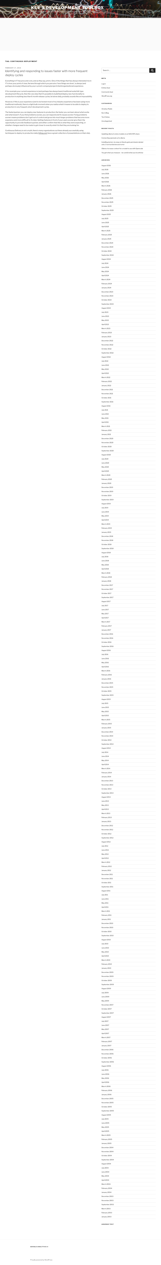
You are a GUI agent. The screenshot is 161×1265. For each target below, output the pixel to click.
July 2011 (105, 895)
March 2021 (106, 426)
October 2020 (107, 446)
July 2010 (105, 944)
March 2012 (106, 862)
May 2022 (105, 369)
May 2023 (105, 320)
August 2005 (106, 1115)
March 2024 (106, 279)
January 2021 (106, 434)
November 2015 (107, 687)
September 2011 (107, 887)
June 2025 (105, 222)
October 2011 (106, 882)
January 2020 (106, 483)
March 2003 (106, 1209)
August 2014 (106, 748)
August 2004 (106, 1164)
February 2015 (107, 724)
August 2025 (106, 214)
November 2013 (107, 785)
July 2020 (105, 459)
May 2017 (105, 614)
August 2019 (106, 504)
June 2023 (105, 316)
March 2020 (106, 475)
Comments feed (107, 92)
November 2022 (107, 345)
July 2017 (105, 605)
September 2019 (107, 500)
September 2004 (108, 1160)
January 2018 (106, 581)
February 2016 (107, 675)
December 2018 (107, 536)
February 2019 (107, 528)
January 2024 (106, 288)
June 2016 (105, 658)
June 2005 (105, 1123)
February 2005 (107, 1139)
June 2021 (105, 414)
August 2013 (106, 797)
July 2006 (105, 1070)
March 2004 (106, 1184)
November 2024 (107, 247)
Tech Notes (106, 117)
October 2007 (107, 1009)
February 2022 (107, 381)
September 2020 (108, 451)
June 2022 (105, 365)
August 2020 (106, 455)
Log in (104, 84)
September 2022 (107, 353)
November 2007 (107, 1005)
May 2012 (105, 854)
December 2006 (107, 1050)
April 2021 (105, 422)
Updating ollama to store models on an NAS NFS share (121, 134)
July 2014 (105, 752)
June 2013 (105, 801)
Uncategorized (107, 121)
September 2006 (108, 1062)
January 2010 (106, 968)
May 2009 (105, 1001)
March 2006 (106, 1086)
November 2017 (107, 589)
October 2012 (106, 834)
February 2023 (107, 332)
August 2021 (106, 406)
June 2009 (105, 997)
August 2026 (106, 165)
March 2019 (106, 524)
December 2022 (107, 341)
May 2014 (105, 760)
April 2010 (105, 956)
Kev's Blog (105, 113)
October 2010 (106, 931)
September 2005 (108, 1111)
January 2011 (106, 919)
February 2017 (107, 626)
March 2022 (106, 377)
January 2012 (106, 870)
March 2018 (106, 573)
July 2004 (105, 1168)
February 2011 (106, 915)
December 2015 (107, 683)
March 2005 (106, 1135)
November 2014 (107, 736)
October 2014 (106, 740)
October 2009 (107, 980)
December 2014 (107, 732)
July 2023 (105, 312)
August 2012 (106, 842)
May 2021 (105, 418)
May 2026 (105, 178)
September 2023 (108, 304)
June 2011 (105, 899)
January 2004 (106, 1192)
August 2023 (106, 308)
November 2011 (107, 878)
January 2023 (106, 337)
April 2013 (105, 809)
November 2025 (107, 202)
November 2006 (107, 1054)
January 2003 (106, 1217)
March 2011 (106, 911)
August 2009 (106, 988)
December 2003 (107, 1196)
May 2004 (105, 1176)
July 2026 (105, 169)
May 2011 (105, 903)
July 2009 (105, 993)
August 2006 (106, 1066)
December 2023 (107, 292)
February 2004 (107, 1188)
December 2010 (107, 923)
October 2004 (107, 1155)
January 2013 (106, 821)
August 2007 (106, 1017)
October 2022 (106, 349)
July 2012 (105, 846)
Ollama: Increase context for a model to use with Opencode (122, 148)
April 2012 (105, 858)
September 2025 (108, 210)
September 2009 (108, 984)
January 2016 (106, 679)
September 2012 (107, 838)
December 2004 (107, 1147)
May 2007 (105, 1029)
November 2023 (107, 296)
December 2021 (107, 389)
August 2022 (106, 357)
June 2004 (105, 1172)
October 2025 (106, 206)
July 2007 (105, 1021)
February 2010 (107, 964)
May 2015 (105, 711)
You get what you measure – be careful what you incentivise (122, 153)
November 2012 (107, 830)
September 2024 (108, 255)
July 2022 (105, 361)
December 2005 (107, 1098)
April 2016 (105, 667)
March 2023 (106, 328)
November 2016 (107, 638)
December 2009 (107, 972)
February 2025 (107, 235)
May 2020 (105, 467)
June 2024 (105, 267)
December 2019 (107, 487)
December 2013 (107, 781)
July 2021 (105, 410)
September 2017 (107, 597)
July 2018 (105, 557)
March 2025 (106, 231)
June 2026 (105, 173)
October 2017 (106, 593)
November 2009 (107, 976)
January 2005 (106, 1143)
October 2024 (106, 251)
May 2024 (105, 271)
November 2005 (107, 1102)
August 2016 (106, 650)
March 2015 (106, 720)
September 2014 (107, 744)
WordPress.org (107, 96)
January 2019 (106, 532)
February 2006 (107, 1090)
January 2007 (106, 1046)
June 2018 (105, 561)
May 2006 (105, 1078)
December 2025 (107, 198)
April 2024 (105, 275)
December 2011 (107, 874)
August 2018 (106, 552)
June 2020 (105, 463)
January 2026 (106, 194)
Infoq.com (43, 133)
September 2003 (108, 1204)
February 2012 (107, 866)
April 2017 (105, 618)
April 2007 (105, 1033)
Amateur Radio (107, 109)
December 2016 (107, 634)
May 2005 (105, 1127)
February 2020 (107, 479)
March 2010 (106, 960)
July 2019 (105, 508)
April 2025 (105, 226)
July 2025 (105, 218)
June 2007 (105, 1025)
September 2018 (107, 548)
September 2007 (108, 1013)
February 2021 (107, 430)
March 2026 (106, 186)
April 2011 (105, 907)
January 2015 (106, 728)
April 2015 (105, 715)
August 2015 (106, 699)
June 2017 (105, 609)
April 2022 (105, 373)
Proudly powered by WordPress (41, 1260)
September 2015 (107, 695)
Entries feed (106, 88)
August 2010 (106, 940)
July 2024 (105, 263)
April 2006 (105, 1082)
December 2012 (107, 825)
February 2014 (107, 773)
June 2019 (105, 512)
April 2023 (105, 324)
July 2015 (105, 703)
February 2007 (107, 1041)
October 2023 (106, 300)
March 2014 (106, 768)
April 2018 (105, 569)
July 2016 (105, 654)
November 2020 (107, 442)
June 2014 (105, 756)
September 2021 (107, 402)
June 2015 (105, 707)
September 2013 (107, 793)
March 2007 (106, 1037)
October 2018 (106, 544)
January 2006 (106, 1094)
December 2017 (107, 585)
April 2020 (105, 471)
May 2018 (105, 565)
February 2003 (107, 1213)
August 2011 (106, 891)
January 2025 (106, 239)
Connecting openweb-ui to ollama (113, 138)
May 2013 (105, 805)
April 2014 (105, 764)
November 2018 (107, 540)
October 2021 (106, 398)
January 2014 (106, 777)
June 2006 (105, 1074)
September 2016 (107, 646)
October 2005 (107, 1107)
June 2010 (105, 948)
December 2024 (107, 243)
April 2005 (105, 1131)
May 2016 (105, 662)
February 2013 (107, 817)
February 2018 (107, 577)
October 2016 (106, 642)
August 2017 (106, 601)
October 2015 (106, 691)
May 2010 (105, 952)
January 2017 (106, 630)
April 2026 (105, 182)
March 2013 (106, 813)
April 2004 (105, 1180)
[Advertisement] (80, 34)
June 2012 (105, 850)
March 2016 (106, 671)
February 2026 (107, 190)
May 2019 (105, 516)
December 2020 (107, 438)
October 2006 (107, 1058)
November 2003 (107, 1200)
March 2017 (106, 622)
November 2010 (107, 927)
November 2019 (107, 491)
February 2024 (107, 284)
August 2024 (106, 259)
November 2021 (107, 393)
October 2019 (106, 495)
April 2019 (105, 520)
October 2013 (106, 789)
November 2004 (107, 1151)
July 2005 (105, 1119)
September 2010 (108, 935)
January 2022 (106, 385)
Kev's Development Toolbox (67, 7)
